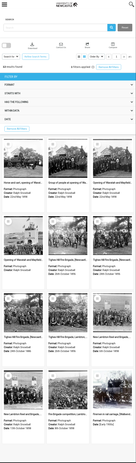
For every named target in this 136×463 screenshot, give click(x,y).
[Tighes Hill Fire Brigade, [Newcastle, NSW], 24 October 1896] (112, 235)
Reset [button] (125, 27)
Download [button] (32, 46)
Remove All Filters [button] (109, 67)
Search (9, 19)
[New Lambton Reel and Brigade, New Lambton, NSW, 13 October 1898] (23, 390)
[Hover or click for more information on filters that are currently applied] (92, 67)
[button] (111, 27)
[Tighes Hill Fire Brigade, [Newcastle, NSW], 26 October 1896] (67, 235)
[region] (68, 103)
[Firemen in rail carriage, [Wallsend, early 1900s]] (112, 390)
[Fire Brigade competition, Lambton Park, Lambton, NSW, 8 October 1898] (67, 390)
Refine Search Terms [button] (36, 56)
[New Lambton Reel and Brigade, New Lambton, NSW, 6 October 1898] (112, 312)
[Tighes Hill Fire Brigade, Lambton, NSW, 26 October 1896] (67, 312)
